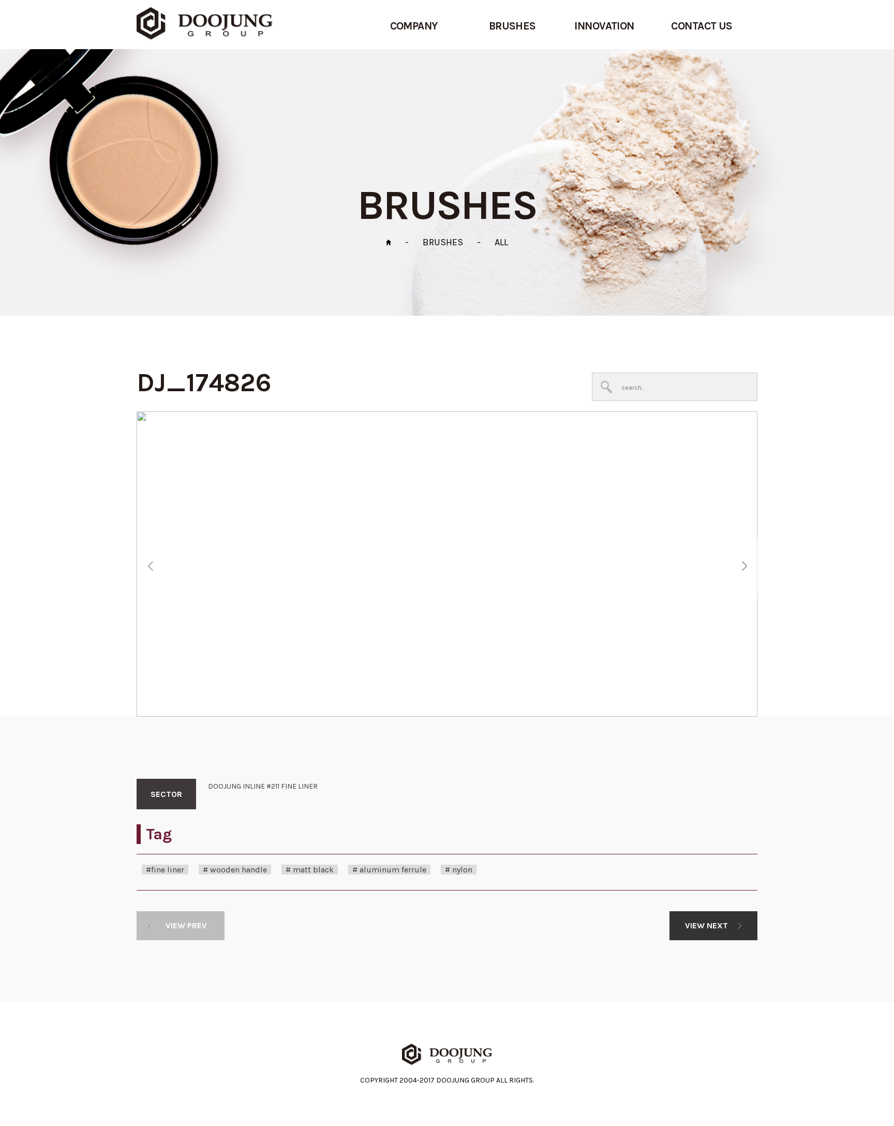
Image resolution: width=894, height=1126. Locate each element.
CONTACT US (702, 26)
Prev (150, 566)
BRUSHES (512, 26)
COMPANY (414, 26)
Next (745, 566)
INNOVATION (604, 26)
